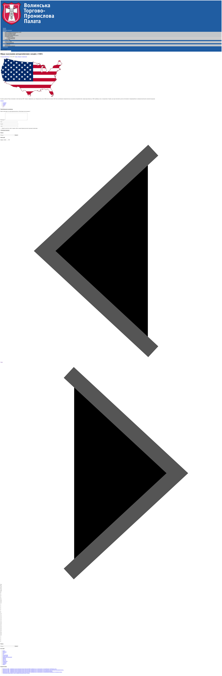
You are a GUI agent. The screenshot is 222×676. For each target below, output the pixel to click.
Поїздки (4, 659)
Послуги (4, 31)
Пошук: (1, 135)
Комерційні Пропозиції (7, 657)
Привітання (5, 661)
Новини (4, 29)
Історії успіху (5, 656)
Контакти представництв (10, 45)
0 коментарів (24, 56)
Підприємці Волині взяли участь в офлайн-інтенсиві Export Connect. (16, 673)
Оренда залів (7, 39)
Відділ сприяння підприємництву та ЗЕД (13, 32)
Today (1, 362)
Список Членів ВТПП (9, 42)
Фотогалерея (5, 46)
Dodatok (2, 100)
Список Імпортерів (11, 38)
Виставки (5, 651)
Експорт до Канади (11, 37)
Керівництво (7, 44)
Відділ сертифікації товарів (10, 33)
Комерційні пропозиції (7, 30)
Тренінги (4, 663)
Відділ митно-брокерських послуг (11, 35)
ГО (3, 653)
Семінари (5, 662)
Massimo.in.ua (10, 674)
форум (4, 664)
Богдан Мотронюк (5, 56)
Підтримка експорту (9, 36)
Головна (4, 28)
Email (1, 123)
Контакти (5, 43)
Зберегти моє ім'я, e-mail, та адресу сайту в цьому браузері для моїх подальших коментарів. (20, 128)
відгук (4, 652)
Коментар (2, 119)
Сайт (1, 126)
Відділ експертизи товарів (10, 34)
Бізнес (16, 56)
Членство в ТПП (6, 40)
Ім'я (1, 121)
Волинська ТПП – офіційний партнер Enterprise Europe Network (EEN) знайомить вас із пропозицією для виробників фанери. (27, 670)
